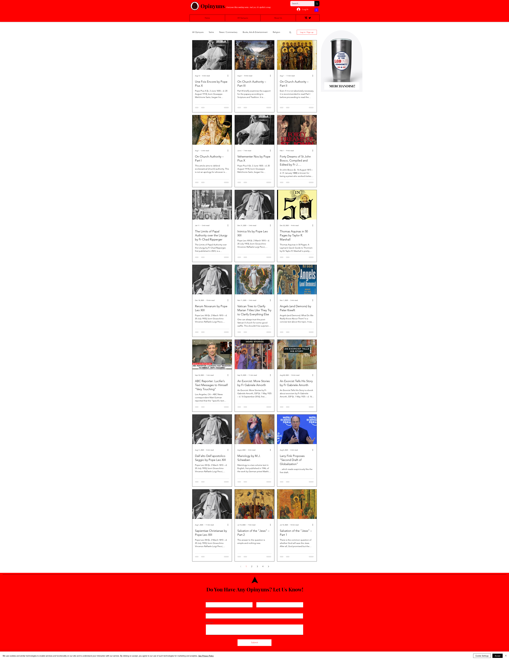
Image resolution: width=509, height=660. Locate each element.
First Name (210, 600)
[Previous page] (240, 566)
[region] (341, 65)
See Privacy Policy (206, 655)
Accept (497, 655)
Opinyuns (213, 5)
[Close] (505, 656)
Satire (211, 32)
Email (208, 611)
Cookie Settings (482, 655)
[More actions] (228, 75)
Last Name (260, 600)
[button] (316, 9)
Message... (210, 622)
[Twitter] (309, 17)
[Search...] (316, 3)
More (275, 32)
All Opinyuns (197, 32)
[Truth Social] (305, 17)
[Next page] (268, 566)
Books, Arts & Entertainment (255, 32)
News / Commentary (228, 32)
